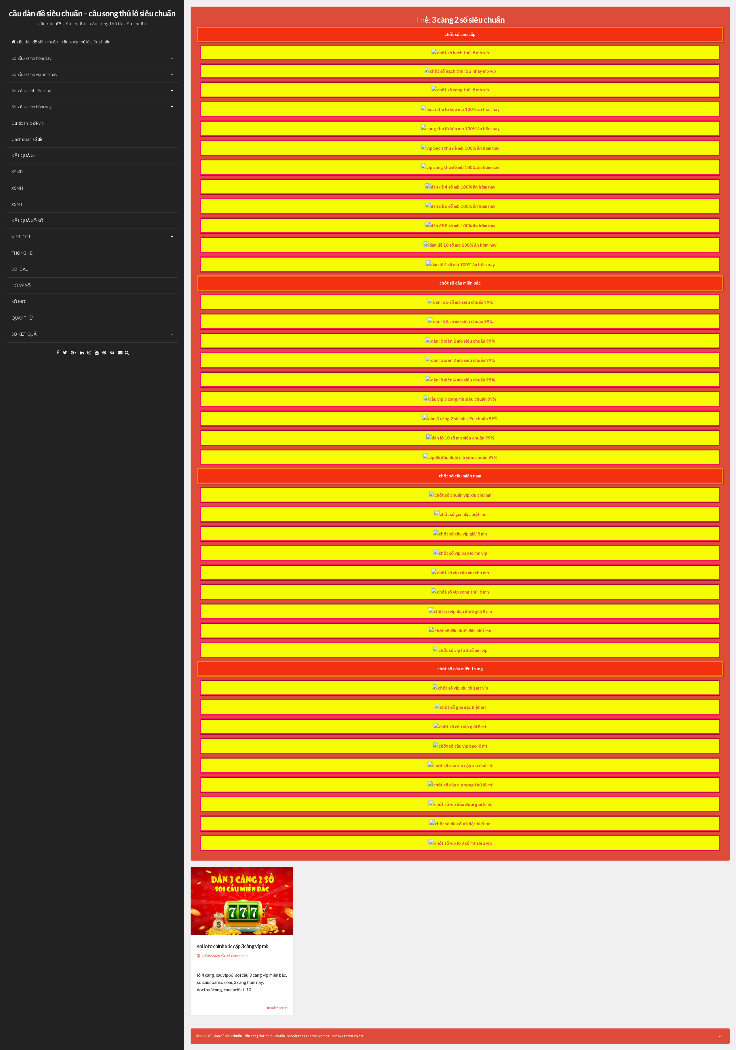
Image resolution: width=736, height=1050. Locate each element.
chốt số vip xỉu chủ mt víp (463, 687)
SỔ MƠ (19, 301)
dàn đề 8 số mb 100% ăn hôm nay (463, 225)
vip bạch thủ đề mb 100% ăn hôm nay (462, 148)
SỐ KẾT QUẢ (24, 334)
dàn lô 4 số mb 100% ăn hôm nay (463, 264)
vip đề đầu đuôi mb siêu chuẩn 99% (462, 457)
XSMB (17, 171)
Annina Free (327, 1036)
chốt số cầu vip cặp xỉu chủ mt (463, 765)
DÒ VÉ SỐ (21, 285)
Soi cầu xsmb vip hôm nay (34, 74)
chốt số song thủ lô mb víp (463, 89)
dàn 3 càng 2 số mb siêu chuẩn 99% (463, 418)
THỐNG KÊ (22, 253)
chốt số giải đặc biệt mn (463, 514)
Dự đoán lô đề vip (27, 123)
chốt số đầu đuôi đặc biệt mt (463, 823)
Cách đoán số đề (27, 139)
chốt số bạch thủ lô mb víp (463, 52)
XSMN (17, 188)
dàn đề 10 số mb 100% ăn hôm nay (463, 244)
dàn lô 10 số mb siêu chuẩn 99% (463, 437)
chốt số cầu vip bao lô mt (463, 745)
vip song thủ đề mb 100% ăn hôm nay (462, 167)
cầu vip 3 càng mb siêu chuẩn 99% (463, 399)
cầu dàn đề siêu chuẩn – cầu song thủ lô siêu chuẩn (92, 13)
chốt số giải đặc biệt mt (463, 707)
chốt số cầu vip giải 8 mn (463, 533)
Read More (275, 1007)
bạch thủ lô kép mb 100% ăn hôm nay (463, 109)
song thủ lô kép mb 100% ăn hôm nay (463, 128)
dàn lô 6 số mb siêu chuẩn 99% (463, 302)
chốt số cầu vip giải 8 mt (463, 726)
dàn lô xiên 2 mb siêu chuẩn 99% (463, 340)
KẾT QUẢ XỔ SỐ (27, 220)
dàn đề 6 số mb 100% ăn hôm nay (463, 206)
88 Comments (237, 955)
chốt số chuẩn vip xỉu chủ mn (463, 495)
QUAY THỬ (22, 317)
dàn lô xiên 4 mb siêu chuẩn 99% (463, 379)
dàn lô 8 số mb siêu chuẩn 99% (463, 321)
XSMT (17, 204)
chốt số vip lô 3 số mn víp (463, 650)
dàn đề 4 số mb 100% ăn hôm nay (463, 186)
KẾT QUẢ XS (24, 155)
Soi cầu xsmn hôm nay (31, 106)
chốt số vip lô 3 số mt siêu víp (463, 843)
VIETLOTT (21, 236)
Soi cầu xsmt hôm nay (31, 90)
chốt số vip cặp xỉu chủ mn (463, 572)
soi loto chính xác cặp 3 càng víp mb (232, 946)
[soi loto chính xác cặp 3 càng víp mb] (242, 901)
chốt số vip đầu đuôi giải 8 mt (463, 804)
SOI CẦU (20, 269)
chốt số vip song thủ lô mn (463, 591)
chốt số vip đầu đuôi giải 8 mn (463, 611)
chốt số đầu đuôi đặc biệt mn (462, 630)
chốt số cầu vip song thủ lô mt (463, 784)
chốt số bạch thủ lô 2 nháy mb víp (463, 71)
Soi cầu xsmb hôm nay (31, 58)
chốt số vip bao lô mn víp (463, 553)
